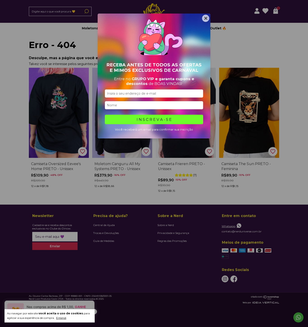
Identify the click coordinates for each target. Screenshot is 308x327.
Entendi (61, 318)
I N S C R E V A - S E (154, 119)
